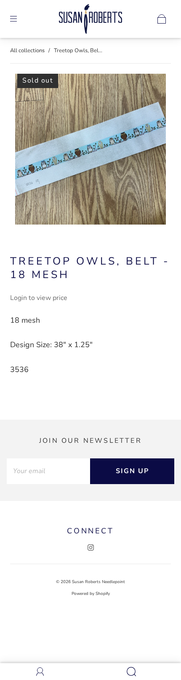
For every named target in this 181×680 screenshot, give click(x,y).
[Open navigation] (19, 18)
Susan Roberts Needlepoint (98, 582)
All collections (27, 50)
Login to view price (38, 298)
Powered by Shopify (91, 594)
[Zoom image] (90, 151)
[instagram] (90, 547)
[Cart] (161, 19)
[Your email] (48, 471)
